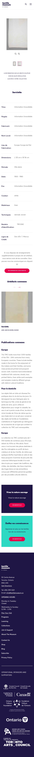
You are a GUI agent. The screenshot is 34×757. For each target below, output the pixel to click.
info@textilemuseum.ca (14, 593)
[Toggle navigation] (26, 4)
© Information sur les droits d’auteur (17, 73)
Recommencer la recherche (17, 270)
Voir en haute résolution (17, 76)
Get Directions (6, 586)
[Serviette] (17, 307)
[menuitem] (17, 618)
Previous (15, 287)
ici (17, 264)
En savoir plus (17, 505)
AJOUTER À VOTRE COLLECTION (17, 79)
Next (19, 287)
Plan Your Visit (6, 613)
